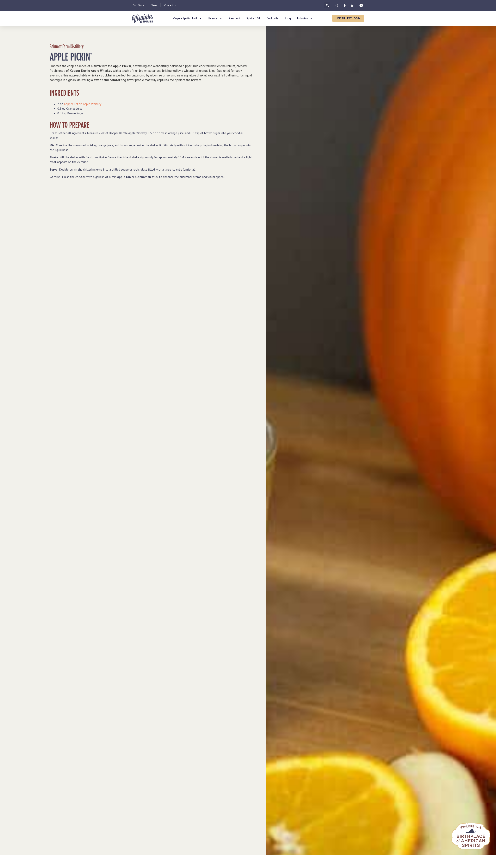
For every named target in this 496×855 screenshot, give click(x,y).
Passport (234, 18)
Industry (302, 18)
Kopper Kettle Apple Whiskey (82, 104)
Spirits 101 (253, 18)
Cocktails (272, 18)
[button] (327, 5)
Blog (288, 18)
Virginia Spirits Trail (185, 18)
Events (212, 18)
